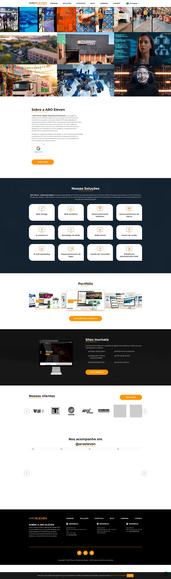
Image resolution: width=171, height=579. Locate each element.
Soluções (67, 3)
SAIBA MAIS (43, 162)
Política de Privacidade (118, 575)
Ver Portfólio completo (85, 319)
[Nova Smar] (134, 411)
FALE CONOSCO (96, 372)
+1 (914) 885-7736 (133, 531)
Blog (93, 3)
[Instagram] (85, 553)
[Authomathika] (53, 411)
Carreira (104, 3)
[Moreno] (118, 411)
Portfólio (80, 3)
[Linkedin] (92, 553)
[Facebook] (79, 553)
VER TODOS (131, 397)
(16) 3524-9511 (72, 535)
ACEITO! (130, 575)
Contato (116, 3)
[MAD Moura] (102, 411)
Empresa (54, 3)
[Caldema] (69, 411)
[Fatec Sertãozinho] (85, 411)
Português (134, 3)
